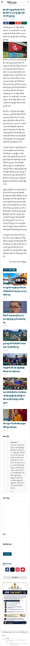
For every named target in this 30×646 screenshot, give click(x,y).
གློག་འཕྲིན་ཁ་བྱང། (8, 544)
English (23, 2)
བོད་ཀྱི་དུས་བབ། (5, 19)
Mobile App (6, 283)
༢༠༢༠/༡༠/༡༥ (13, 19)
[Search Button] (28, 2)
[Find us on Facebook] (7, 569)
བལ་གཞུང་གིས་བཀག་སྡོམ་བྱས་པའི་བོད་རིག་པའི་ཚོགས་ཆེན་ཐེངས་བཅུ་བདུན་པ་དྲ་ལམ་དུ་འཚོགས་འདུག (15, 291)
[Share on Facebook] (6, 23)
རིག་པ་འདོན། (6, 498)
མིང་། (5, 534)
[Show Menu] (2, 2)
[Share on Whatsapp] (24, 23)
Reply (12, 491)
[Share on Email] (18, 23)
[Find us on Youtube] (23, 569)
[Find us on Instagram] (17, 569)
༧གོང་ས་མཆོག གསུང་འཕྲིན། (8, 419)
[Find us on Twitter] (12, 569)
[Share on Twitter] (12, 23)
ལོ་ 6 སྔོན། (19, 442)
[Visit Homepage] (12, 2)
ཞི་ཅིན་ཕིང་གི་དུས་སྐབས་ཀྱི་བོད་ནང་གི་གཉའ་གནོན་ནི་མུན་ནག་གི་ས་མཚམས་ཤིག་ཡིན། (14, 319)
